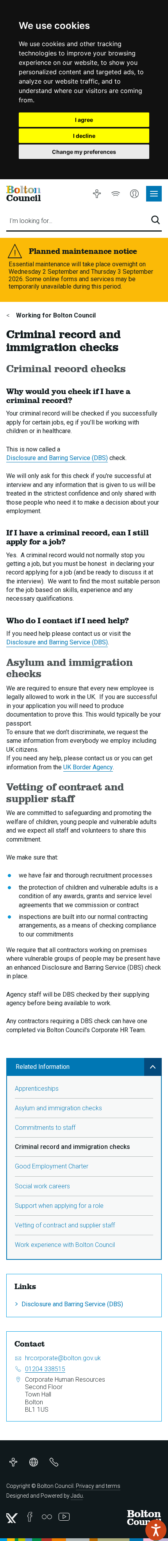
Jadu (77, 1496)
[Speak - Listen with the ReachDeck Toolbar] (155, 1530)
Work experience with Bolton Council (65, 1244)
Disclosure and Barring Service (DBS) (57, 458)
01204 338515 (45, 1369)
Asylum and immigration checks (58, 1108)
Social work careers (42, 1186)
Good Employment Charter (51, 1166)
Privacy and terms (98, 1486)
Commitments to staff (45, 1127)
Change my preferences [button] (84, 151)
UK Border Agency (88, 767)
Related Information (43, 1066)
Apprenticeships (37, 1088)
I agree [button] (84, 119)
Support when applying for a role (59, 1205)
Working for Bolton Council (55, 315)
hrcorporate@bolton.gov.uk (63, 1358)
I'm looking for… (30, 221)
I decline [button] (84, 135)
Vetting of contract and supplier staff (65, 1225)
